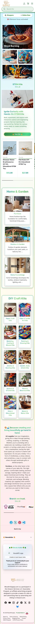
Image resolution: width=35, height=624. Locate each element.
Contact (24, 618)
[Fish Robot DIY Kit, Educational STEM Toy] (25, 148)
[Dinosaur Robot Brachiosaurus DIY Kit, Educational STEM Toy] (9, 148)
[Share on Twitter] (15, 522)
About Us (5, 616)
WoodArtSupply (11, 612)
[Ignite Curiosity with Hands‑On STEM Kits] (17, 99)
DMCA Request (7, 620)
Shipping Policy (16, 618)
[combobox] (17, 9)
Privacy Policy (6, 618)
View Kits (17, 134)
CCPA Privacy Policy (18, 620)
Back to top (17, 529)
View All (17, 501)
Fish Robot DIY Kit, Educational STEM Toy (24, 162)
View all (17, 87)
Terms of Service (14, 616)
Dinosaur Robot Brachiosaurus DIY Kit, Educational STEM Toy (9, 164)
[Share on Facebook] (11, 522)
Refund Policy (23, 616)
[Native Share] (24, 522)
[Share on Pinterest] (19, 522)
